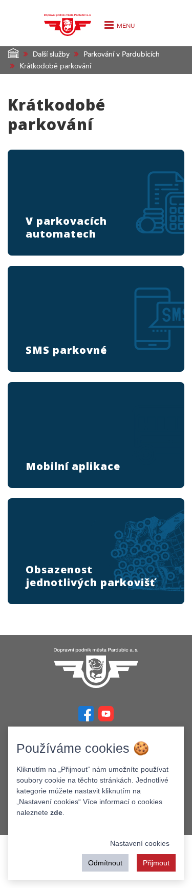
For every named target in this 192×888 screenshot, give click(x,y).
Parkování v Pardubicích (121, 54)
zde (56, 812)
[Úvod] (67, 22)
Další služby (51, 54)
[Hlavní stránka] (96, 668)
